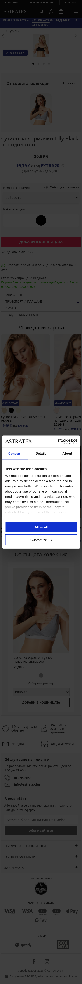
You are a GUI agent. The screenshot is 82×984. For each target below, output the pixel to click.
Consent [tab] (14, 453)
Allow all (41, 527)
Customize (38, 540)
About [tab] (67, 453)
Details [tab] (41, 453)
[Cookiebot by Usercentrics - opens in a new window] (58, 441)
